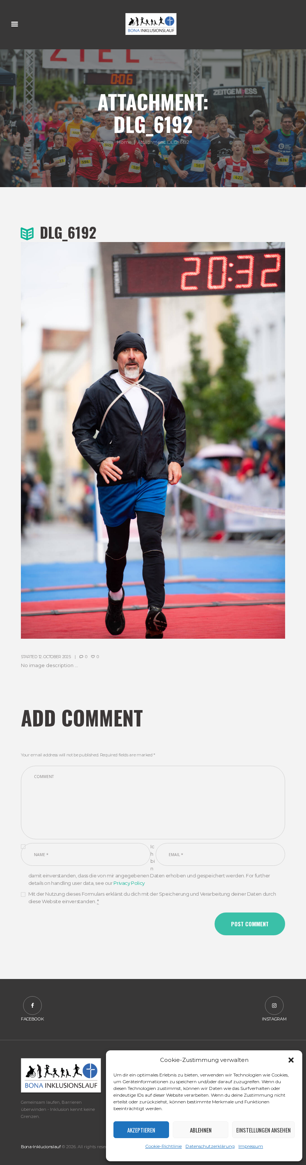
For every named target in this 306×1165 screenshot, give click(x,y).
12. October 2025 (54, 656)
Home (124, 142)
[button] (291, 1060)
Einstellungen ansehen (263, 1130)
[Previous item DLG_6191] (87, 440)
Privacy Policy (129, 883)
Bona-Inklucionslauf (41, 1146)
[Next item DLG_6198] (219, 440)
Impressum (250, 1146)
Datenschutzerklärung (210, 1146)
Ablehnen (201, 1130)
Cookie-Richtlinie (163, 1146)
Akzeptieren (141, 1130)
